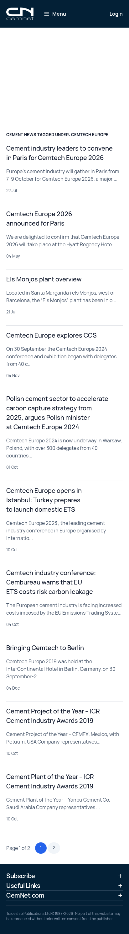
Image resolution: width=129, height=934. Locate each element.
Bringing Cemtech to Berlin (45, 647)
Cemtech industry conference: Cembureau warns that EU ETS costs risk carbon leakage (51, 582)
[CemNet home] (20, 14)
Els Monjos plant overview (44, 279)
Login (116, 13)
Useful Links (23, 885)
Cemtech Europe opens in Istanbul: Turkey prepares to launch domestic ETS (44, 500)
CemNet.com (25, 895)
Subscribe (20, 876)
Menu (59, 13)
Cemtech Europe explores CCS (51, 335)
